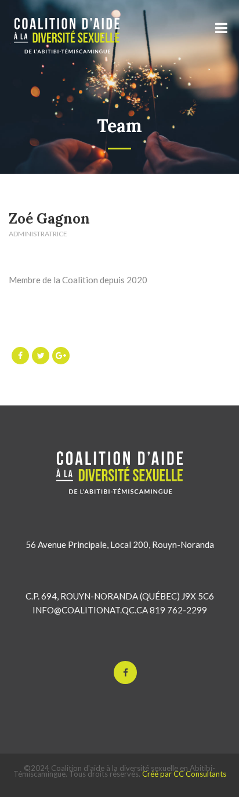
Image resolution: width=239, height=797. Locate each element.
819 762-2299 (178, 610)
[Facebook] (20, 355)
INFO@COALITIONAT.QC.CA (90, 610)
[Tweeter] (40, 355)
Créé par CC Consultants (184, 773)
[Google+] (61, 355)
